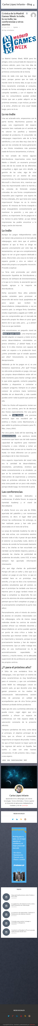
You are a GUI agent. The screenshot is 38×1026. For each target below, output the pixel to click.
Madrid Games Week (16, 760)
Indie (8, 760)
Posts (19, 889)
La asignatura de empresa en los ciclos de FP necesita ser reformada (23, 904)
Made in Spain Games (11, 334)
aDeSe (4, 760)
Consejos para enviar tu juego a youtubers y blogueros (21, 922)
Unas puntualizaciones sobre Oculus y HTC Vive (22, 895)
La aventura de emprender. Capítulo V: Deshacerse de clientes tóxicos (23, 913)
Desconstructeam (9, 436)
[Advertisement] (19, 970)
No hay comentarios (8, 30)
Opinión (15, 27)
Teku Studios (17, 415)
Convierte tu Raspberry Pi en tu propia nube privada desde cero (23, 930)
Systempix (25, 805)
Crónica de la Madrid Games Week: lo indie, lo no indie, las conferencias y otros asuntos (13, 19)
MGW (25, 760)
